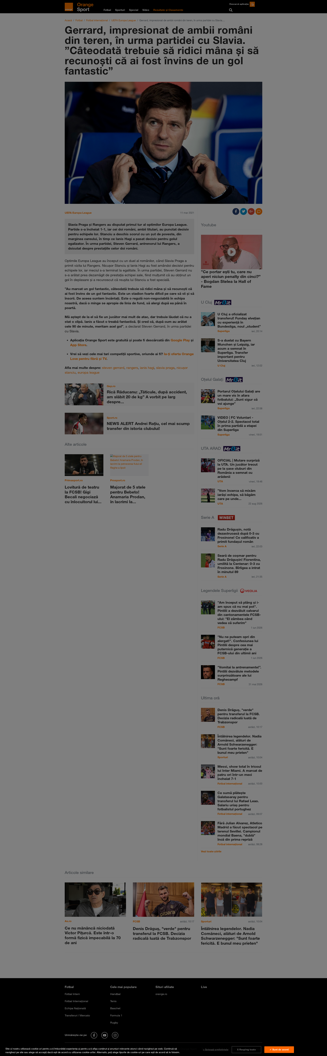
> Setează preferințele (215, 1049)
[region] (163, 1050)
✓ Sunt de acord (279, 1049)
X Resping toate (246, 1049)
